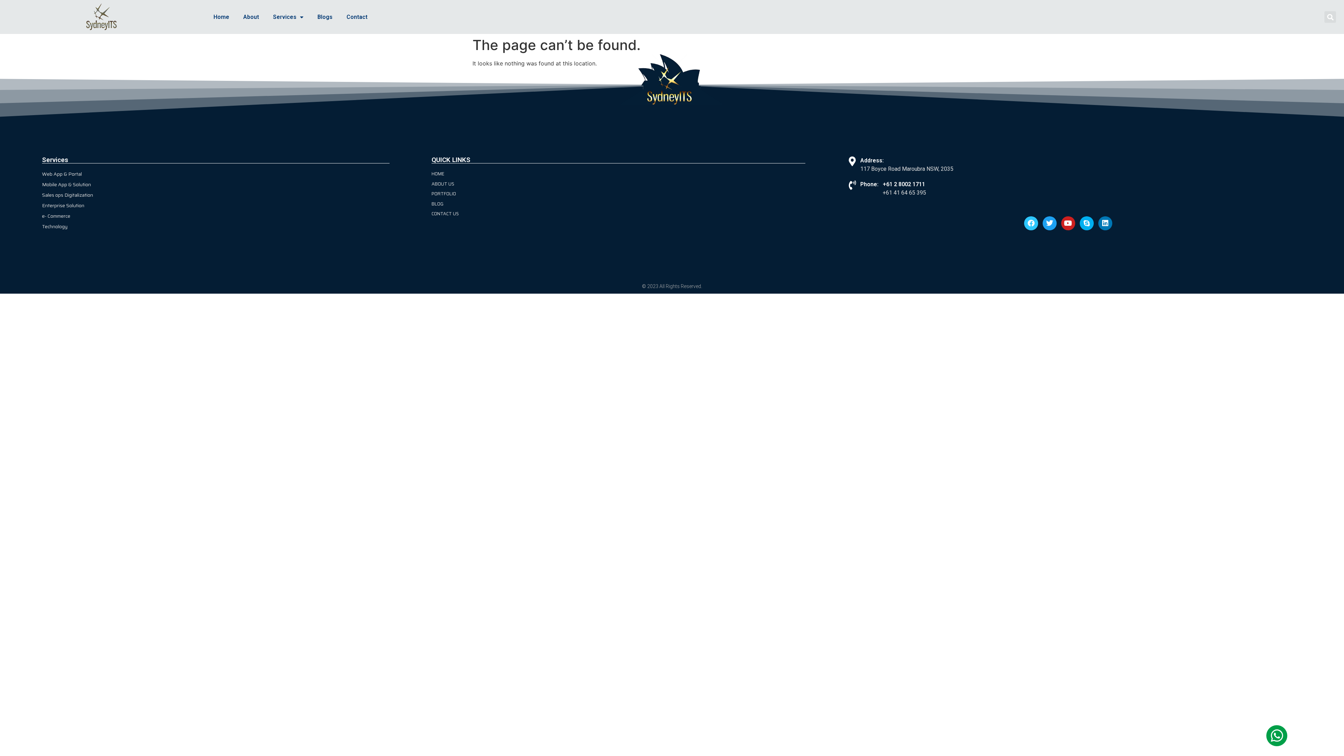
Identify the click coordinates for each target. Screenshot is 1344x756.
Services (284, 17)
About (251, 17)
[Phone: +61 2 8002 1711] (852, 185)
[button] (1330, 17)
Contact (357, 17)
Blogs (324, 17)
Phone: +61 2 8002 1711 (892, 184)
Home (221, 17)
